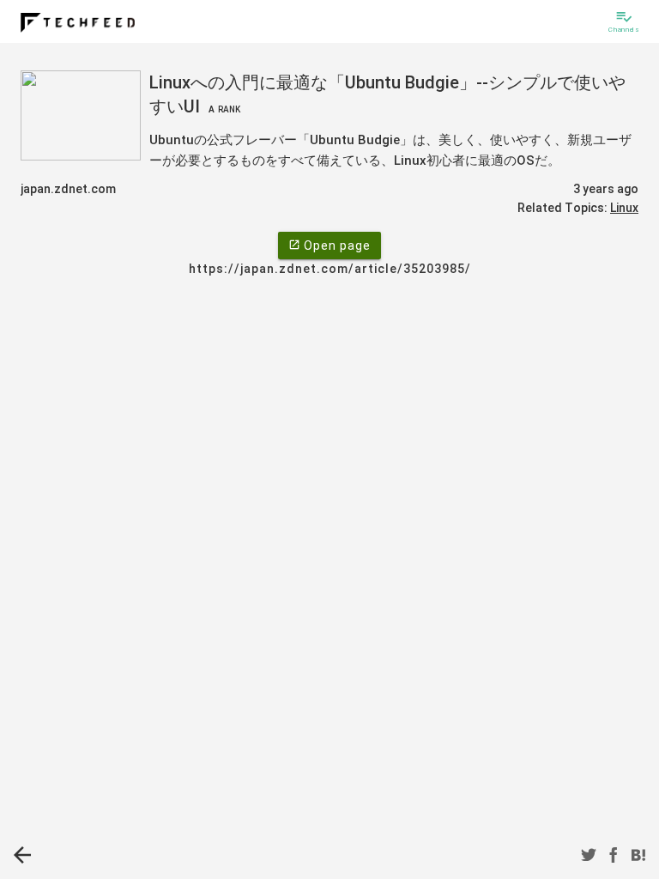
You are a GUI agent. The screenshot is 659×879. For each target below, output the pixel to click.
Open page (329, 245)
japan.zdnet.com (68, 189)
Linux (624, 208)
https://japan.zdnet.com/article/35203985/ (330, 269)
